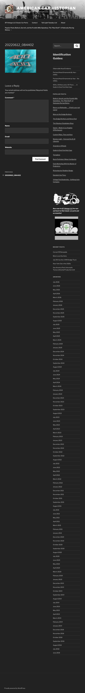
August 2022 (57, 460)
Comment (9, 98)
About (63, 23)
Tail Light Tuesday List (49, 23)
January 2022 (57, 487)
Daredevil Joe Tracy (59, 175)
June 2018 (56, 653)
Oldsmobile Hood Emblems (62, 68)
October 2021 (57, 498)
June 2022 (56, 467)
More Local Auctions (60, 256)
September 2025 (58, 317)
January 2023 (57, 440)
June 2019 (56, 606)
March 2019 (57, 618)
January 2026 (57, 305)
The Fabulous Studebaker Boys (63, 123)
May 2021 (56, 518)
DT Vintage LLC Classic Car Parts (16, 23)
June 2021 (56, 514)
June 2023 (56, 421)
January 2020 (57, 579)
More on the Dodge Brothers (62, 114)
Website (8, 147)
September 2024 (58, 363)
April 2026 (56, 293)
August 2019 (57, 599)
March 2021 (57, 525)
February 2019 (58, 622)
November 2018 (58, 633)
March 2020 (57, 572)
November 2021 (58, 494)
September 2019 (58, 595)
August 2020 (57, 552)
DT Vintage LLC (67, 208)
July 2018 (56, 649)
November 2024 (58, 355)
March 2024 (57, 386)
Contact (35, 23)
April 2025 (56, 336)
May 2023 (56, 425)
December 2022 (58, 444)
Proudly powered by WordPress (14, 688)
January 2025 (57, 347)
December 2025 (58, 309)
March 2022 (57, 479)
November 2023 (58, 402)
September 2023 (58, 409)
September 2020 (58, 548)
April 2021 (56, 521)
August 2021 (57, 506)
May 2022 (56, 471)
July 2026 (56, 282)
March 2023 (57, 432)
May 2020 (56, 564)
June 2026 (56, 286)
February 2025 (58, 344)
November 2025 (58, 313)
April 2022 (56, 475)
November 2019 (58, 587)
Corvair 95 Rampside (60, 252)
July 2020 (56, 556)
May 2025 (56, 332)
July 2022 (56, 463)
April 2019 (56, 614)
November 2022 (58, 448)
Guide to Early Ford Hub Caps (62, 150)
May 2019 (56, 610)
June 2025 (56, 328)
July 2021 (56, 510)
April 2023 (56, 429)
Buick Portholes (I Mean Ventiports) (64, 159)
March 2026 (57, 297)
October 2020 (58, 544)
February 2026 (58, 301)
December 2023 (58, 398)
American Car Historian (46, 8)
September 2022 (58, 456)
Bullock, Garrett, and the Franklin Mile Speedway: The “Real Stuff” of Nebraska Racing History (65, 101)
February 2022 (58, 483)
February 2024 (58, 390)
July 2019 (56, 602)
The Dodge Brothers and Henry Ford (65, 119)
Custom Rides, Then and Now (63, 134)
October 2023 (57, 405)
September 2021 (58, 502)
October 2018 (57, 637)
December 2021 (58, 490)
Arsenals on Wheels (59, 146)
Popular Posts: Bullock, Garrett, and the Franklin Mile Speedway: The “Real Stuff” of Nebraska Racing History (39, 29)
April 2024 (56, 382)
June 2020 (56, 560)
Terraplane (56, 155)
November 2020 (58, 541)
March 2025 (57, 340)
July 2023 (56, 417)
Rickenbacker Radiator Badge (63, 170)
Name (7, 126)
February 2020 (58, 575)
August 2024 (57, 367)
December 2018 (58, 629)
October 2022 (57, 452)
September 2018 (58, 641)
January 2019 (57, 626)
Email (7, 137)
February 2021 (58, 529)
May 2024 (56, 378)
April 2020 (56, 568)
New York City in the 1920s (62, 263)
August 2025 (57, 320)
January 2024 (57, 394)
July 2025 (56, 324)
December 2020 (58, 537)
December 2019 (58, 583)
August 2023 (57, 413)
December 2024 (58, 351)
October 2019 (57, 591)
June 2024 (56, 375)
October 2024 (57, 359)
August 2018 (57, 645)
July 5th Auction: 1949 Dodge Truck (64, 260)
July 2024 (56, 371)
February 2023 (58, 436)
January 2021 (57, 533)
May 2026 (56, 290)
